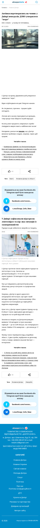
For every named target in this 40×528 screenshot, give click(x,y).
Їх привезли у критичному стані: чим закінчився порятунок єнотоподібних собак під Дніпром (19, 365)
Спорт (20, 477)
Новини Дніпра (20, 460)
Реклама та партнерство (20, 502)
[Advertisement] (20, 71)
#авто (12, 179)
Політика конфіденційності (20, 489)
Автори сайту (20, 510)
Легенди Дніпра (20, 473)
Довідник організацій (20, 506)
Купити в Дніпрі (20, 497)
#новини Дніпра (17, 382)
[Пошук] (36, 2)
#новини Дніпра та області (25, 179)
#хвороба (29, 382)
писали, (22, 131)
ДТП (20, 493)
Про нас (20, 486)
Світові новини (20, 469)
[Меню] (3, 2)
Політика (20, 482)
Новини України (20, 464)
